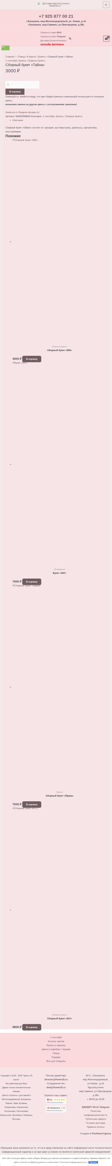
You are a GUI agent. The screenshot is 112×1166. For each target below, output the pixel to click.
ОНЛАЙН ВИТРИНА (52, 44)
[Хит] (59, 687)
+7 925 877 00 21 (56, 16)
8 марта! (31, 56)
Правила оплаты (95, 1127)
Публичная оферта (96, 1119)
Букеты (41, 56)
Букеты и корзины (56, 1045)
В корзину (15, 91)
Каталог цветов (56, 1041)
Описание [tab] (17, 120)
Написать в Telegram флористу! (22, 112)
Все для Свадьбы (56, 1061)
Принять (93, 1162)
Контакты (61, 40)
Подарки (56, 1057)
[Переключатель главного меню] (106, 4)
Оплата (53, 40)
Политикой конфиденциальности (73, 1162)
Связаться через (50, 32)
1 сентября (11, 60)
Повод (21, 56)
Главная (9, 56)
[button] (70, 38)
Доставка (44, 40)
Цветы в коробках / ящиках (56, 1049)
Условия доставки (95, 1123)
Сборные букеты (36, 60)
